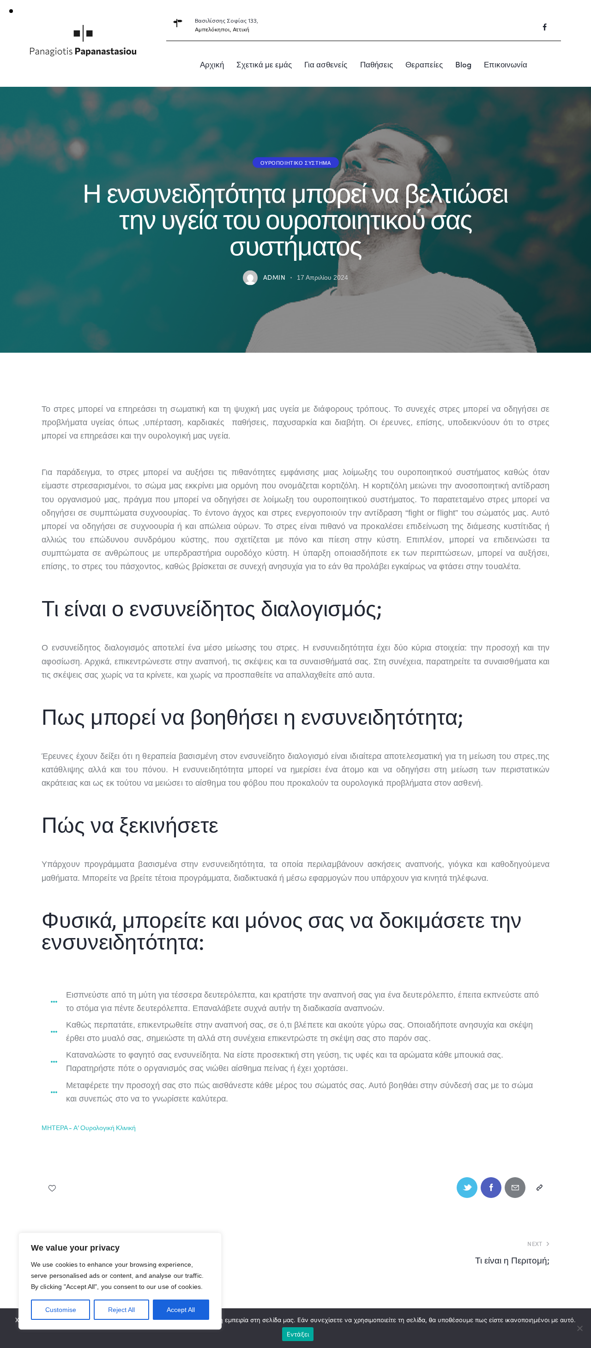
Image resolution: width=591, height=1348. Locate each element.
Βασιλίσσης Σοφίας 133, (226, 20)
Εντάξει (298, 1334)
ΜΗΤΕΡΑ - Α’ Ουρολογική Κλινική (89, 1127)
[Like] (53, 1187)
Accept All (181, 1309)
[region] (120, 1281)
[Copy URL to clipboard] (539, 1187)
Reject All (121, 1309)
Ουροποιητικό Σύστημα (295, 162)
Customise (60, 1309)
